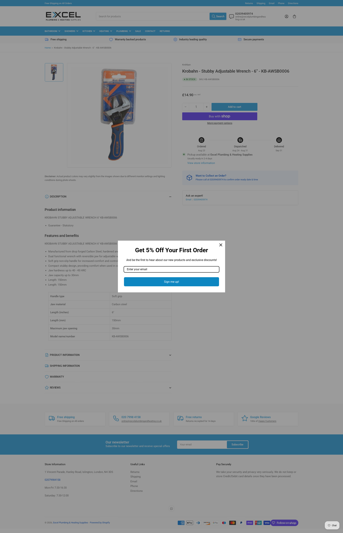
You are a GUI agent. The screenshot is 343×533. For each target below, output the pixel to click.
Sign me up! (171, 281)
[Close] (221, 245)
